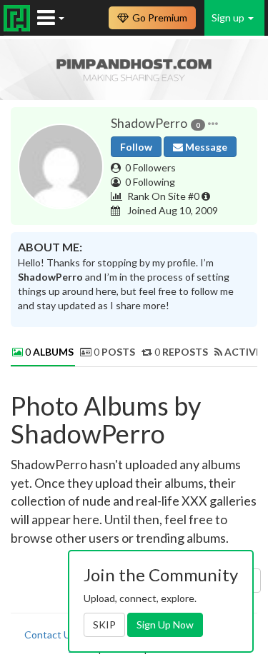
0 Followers (150, 167)
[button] (213, 123)
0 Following (150, 182)
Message (205, 147)
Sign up (229, 17)
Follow (136, 147)
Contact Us (50, 634)
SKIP (104, 624)
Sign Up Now (165, 624)
